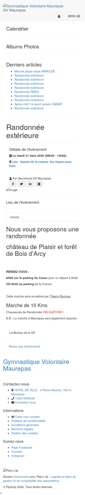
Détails (14, 217)
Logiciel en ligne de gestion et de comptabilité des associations (39, 478)
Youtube (16, 451)
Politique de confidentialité (28, 421)
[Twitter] (21, 183)
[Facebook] (13, 183)
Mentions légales (22, 429)
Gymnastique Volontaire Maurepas (36, 365)
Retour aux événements (24, 346)
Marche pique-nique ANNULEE (34, 71)
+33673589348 (25, 398)
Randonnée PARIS (26, 92)
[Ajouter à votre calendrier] (39, 183)
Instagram (18, 456)
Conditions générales (25, 425)
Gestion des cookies (24, 433)
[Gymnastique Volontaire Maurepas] (33, 5)
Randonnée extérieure (29, 75)
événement (21, 476)
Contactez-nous (25, 402)
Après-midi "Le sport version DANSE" (38, 104)
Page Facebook (21, 447)
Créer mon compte (27, 417)
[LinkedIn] (30, 183)
